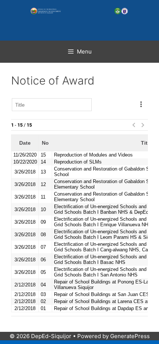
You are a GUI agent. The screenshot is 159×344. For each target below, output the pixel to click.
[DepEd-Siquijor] (79, 11)
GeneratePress (130, 336)
